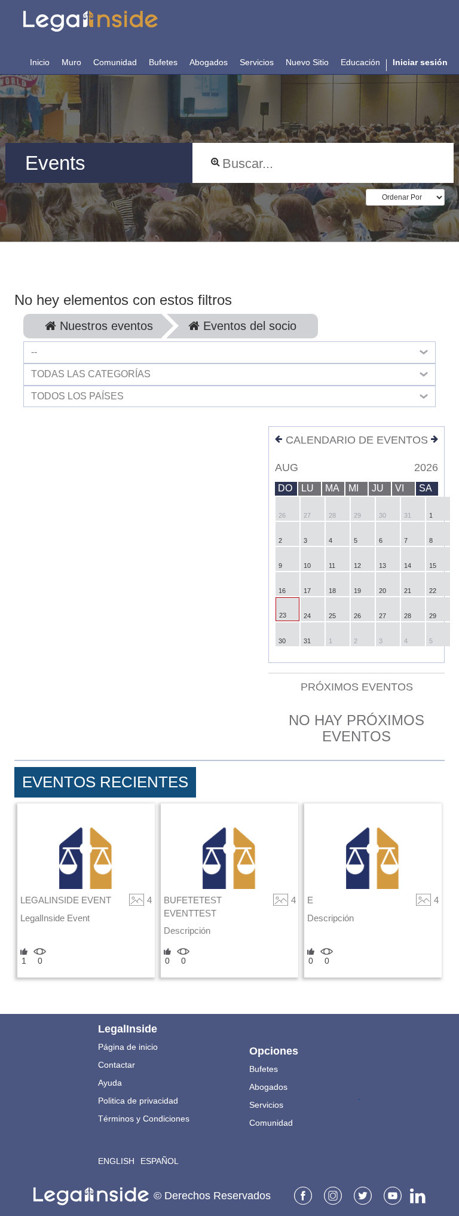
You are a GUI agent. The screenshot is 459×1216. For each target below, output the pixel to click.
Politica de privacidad (138, 1100)
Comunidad (271, 1123)
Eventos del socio (248, 325)
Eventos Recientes (105, 782)
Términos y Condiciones (143, 1118)
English (116, 1161)
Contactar (116, 1065)
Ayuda (110, 1082)
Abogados (268, 1087)
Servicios (266, 1105)
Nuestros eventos (104, 325)
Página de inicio (128, 1047)
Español (159, 1161)
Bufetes (263, 1069)
